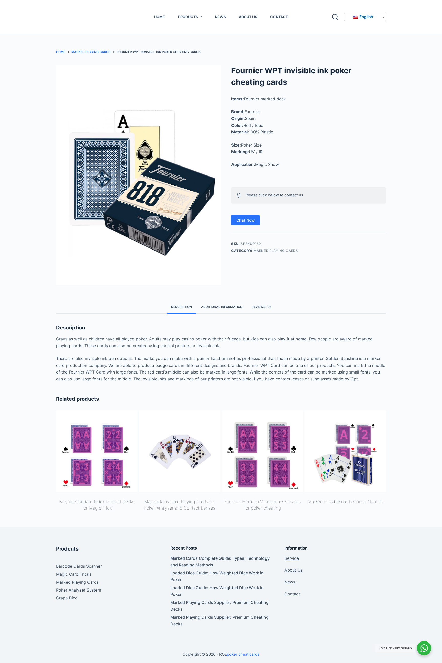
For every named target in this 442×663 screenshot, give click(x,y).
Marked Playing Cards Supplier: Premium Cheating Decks (219, 606)
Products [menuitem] (188, 17)
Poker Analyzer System (78, 590)
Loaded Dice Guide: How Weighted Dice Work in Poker (217, 576)
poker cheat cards (243, 654)
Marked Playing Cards (275, 250)
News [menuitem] (220, 17)
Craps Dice (67, 597)
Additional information (221, 307)
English (366, 16)
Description (181, 307)
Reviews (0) (261, 307)
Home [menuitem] (159, 17)
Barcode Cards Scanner (79, 566)
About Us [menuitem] (248, 17)
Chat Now (245, 220)
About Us (293, 570)
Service (291, 558)
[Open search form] (335, 17)
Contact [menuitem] (279, 17)
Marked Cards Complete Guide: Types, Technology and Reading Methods (220, 561)
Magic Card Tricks (73, 574)
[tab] (181, 307)
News (289, 581)
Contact (292, 593)
